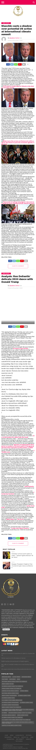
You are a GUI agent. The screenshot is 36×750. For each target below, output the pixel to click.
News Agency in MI (22, 715)
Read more (6, 629)
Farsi (31, 737)
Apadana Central (14, 38)
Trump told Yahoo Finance (20, 528)
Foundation (10, 739)
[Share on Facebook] (8, 64)
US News (4, 712)
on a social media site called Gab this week (18, 436)
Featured (5, 679)
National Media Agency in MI (10, 693)
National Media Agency (9, 715)
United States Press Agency (10, 690)
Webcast (28, 739)
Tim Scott (20, 519)
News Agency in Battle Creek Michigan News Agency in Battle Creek (17, 723)
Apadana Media (26, 676)
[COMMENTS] (28, 64)
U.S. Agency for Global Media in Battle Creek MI (16, 719)
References (8, 737)
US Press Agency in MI (8, 697)
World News (24, 690)
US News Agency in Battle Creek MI (12, 717)
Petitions (28, 735)
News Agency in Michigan (9, 695)
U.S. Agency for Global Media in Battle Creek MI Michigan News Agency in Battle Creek (17, 710)
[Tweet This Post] (12, 64)
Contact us (24, 737)
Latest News (16, 676)
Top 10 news (19, 741)
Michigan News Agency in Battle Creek (20, 712)
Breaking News (6, 676)
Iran (18, 679)
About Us (16, 737)
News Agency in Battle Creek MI (11, 707)
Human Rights (19, 735)
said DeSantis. (29, 486)
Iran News (12, 679)
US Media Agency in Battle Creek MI (12, 686)
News (11, 735)
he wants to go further (20, 348)
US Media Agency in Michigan (10, 704)
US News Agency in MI (24, 695)
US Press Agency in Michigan (10, 702)
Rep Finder (20, 739)
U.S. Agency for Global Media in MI (12, 700)
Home (6, 735)
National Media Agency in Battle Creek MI (14, 681)
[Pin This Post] (20, 64)
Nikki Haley (10, 519)
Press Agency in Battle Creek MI (11, 688)
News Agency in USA (7, 683)
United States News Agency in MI (11, 725)
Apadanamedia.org (28, 610)
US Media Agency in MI (26, 702)
